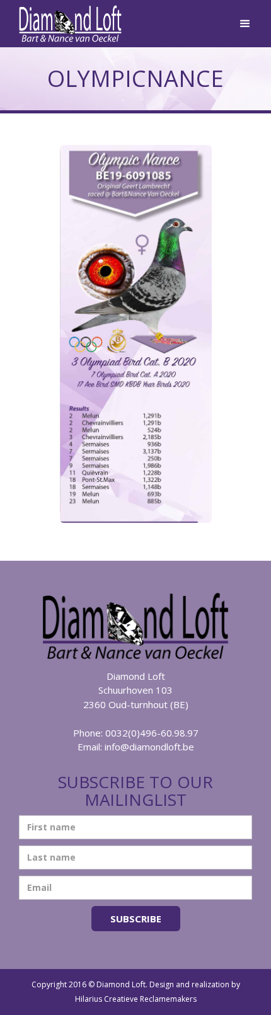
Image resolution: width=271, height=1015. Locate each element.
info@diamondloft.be (149, 746)
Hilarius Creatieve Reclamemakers (136, 999)
